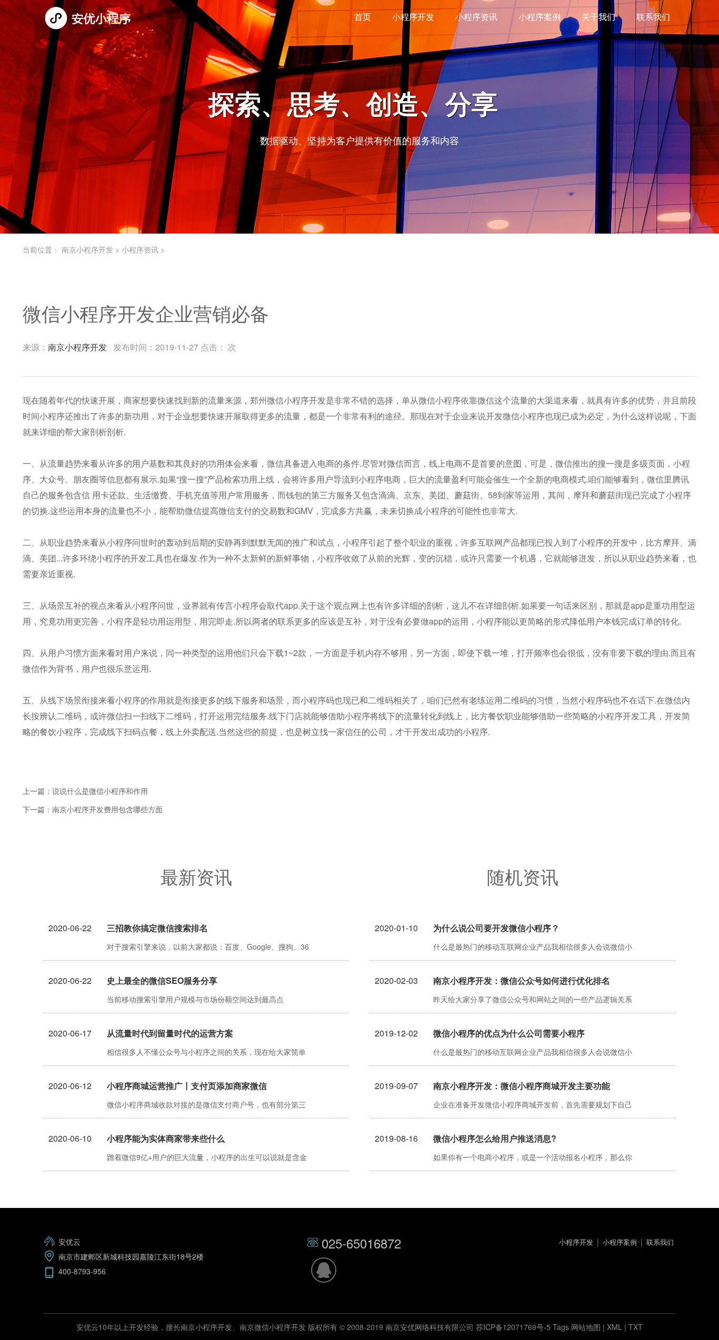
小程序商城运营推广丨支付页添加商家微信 (187, 1086)
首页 (362, 17)
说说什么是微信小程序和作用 (100, 790)
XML (614, 1327)
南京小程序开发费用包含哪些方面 (107, 809)
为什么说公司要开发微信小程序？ (496, 928)
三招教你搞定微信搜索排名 (157, 928)
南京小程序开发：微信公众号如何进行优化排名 (521, 980)
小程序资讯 (476, 17)
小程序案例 (539, 17)
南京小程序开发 (87, 249)
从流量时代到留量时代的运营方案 (170, 1033)
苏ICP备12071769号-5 (513, 1327)
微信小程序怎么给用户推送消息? (494, 1138)
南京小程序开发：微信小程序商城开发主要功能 (521, 1086)
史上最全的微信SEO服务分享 (162, 980)
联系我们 (653, 17)
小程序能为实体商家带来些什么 (166, 1138)
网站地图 (586, 1327)
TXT (635, 1327)
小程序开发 (413, 17)
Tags (561, 1327)
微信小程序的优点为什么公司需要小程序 (509, 1033)
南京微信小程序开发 (272, 1327)
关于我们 (598, 17)
